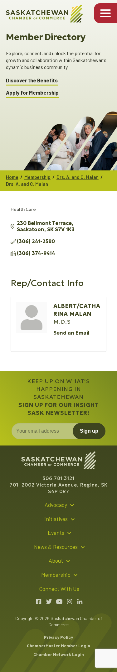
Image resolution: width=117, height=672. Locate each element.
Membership (37, 177)
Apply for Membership (32, 92)
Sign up (89, 431)
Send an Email (71, 333)
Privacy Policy (58, 637)
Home (12, 177)
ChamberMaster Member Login (58, 645)
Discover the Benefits (32, 80)
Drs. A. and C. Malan (77, 177)
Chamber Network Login (58, 654)
